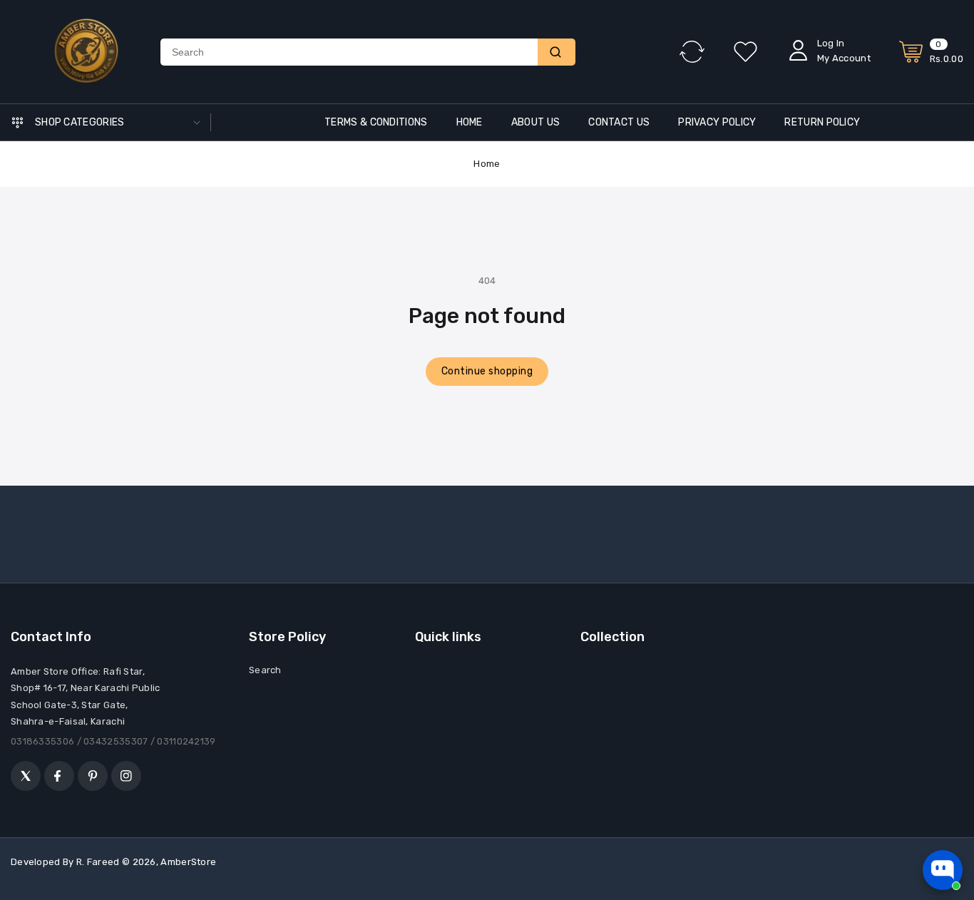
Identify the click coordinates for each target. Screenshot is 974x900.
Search (265, 670)
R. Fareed (98, 861)
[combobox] (349, 52)
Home (486, 163)
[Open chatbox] (943, 870)
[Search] (556, 52)
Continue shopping (487, 371)
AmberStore (188, 861)
